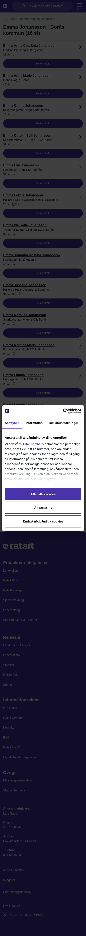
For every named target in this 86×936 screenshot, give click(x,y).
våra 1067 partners (29, 444)
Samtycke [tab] (12, 422)
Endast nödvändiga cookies (43, 521)
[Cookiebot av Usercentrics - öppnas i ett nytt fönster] (63, 411)
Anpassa (40, 507)
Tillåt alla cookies (43, 494)
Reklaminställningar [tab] (63, 422)
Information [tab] (34, 422)
